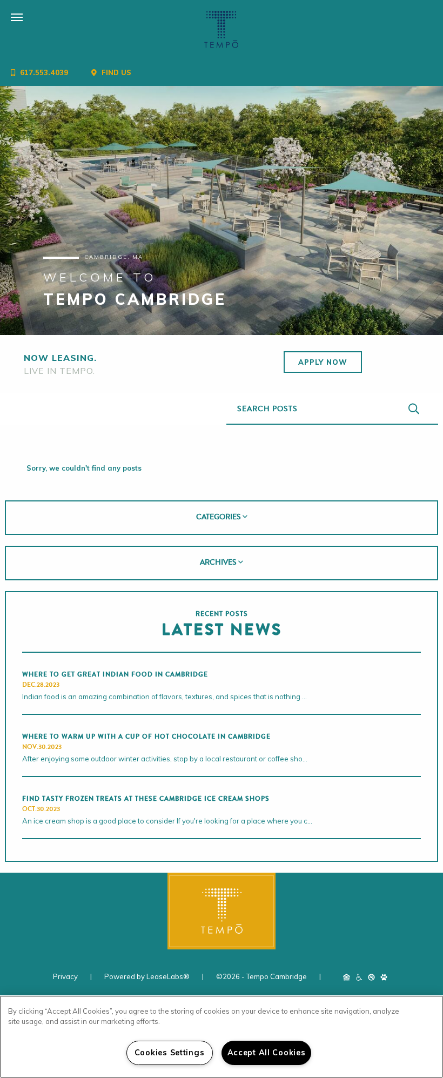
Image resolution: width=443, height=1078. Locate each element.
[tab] (221, 517)
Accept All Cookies (266, 1052)
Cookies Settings (170, 1052)
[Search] (414, 409)
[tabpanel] (221, 210)
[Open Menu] (5, 8)
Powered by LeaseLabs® (147, 976)
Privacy (66, 976)
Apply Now (322, 362)
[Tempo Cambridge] (221, 911)
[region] (221, 1036)
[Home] (221, 29)
